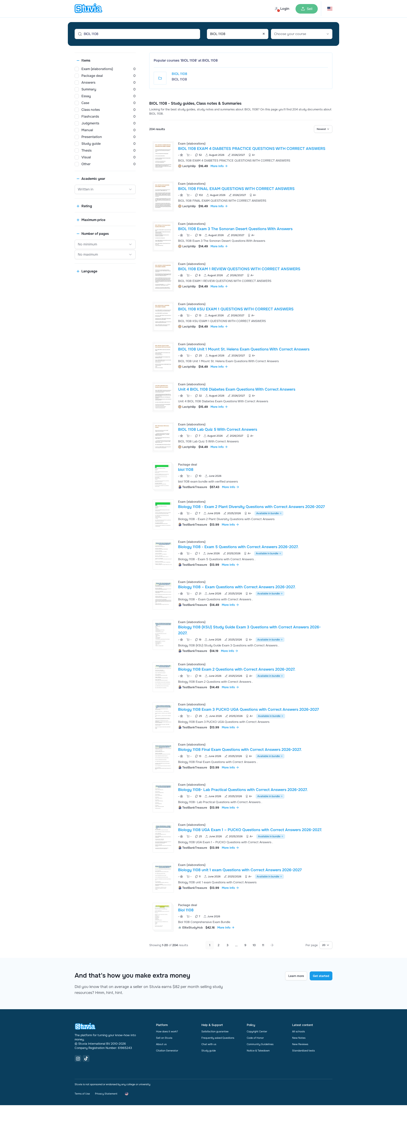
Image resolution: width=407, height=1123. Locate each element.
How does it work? (167, 1031)
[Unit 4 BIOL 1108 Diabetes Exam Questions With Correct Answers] (163, 397)
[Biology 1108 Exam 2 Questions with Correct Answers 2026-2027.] (163, 677)
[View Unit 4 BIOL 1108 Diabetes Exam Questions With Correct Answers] (240, 397)
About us (161, 1044)
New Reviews (300, 1044)
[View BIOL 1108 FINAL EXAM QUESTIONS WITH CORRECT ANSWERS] (240, 196)
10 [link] (254, 945)
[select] (323, 129)
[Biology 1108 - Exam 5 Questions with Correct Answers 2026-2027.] (163, 555)
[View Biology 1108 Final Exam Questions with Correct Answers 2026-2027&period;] (240, 757)
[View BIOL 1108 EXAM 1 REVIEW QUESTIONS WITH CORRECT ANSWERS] (240, 276)
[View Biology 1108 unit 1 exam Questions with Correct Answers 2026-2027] (240, 877)
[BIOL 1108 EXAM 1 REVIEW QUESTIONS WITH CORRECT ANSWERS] (163, 277)
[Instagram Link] (78, 1058)
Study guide (208, 1050)
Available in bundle (267, 513)
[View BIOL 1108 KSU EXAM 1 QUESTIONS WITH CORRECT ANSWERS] (240, 316)
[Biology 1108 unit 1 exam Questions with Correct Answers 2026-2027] (163, 878)
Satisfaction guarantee (215, 1031)
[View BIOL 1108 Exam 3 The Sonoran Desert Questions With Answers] (240, 236)
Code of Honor (255, 1038)
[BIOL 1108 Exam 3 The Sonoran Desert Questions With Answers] (163, 237)
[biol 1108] (162, 475)
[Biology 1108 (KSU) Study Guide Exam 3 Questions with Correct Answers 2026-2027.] (163, 635)
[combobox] (237, 34)
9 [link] (245, 945)
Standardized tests (303, 1050)
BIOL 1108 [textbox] (237, 34)
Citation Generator (167, 1050)
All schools (298, 1031)
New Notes (298, 1038)
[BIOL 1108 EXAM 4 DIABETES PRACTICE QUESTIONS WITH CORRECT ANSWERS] (163, 156)
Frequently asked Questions (217, 1038)
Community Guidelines (260, 1044)
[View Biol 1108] (240, 916)
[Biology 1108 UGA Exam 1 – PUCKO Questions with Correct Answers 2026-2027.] (163, 838)
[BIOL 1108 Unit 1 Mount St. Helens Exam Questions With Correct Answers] (163, 357)
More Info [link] (217, 166)
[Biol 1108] (162, 916)
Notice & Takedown (258, 1050)
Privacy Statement (106, 1093)
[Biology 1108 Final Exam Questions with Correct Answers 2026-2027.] (163, 757)
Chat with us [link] (208, 1044)
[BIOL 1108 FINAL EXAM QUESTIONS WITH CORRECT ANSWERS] (163, 196)
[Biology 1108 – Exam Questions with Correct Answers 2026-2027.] (163, 595)
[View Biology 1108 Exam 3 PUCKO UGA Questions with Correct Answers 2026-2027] (240, 717)
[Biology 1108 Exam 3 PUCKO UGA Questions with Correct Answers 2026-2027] (163, 717)
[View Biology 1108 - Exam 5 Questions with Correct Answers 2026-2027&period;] (240, 554)
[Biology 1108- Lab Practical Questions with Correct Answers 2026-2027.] (163, 797)
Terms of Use (82, 1093)
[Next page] (272, 945)
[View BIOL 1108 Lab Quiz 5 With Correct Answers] (240, 437)
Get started (321, 976)
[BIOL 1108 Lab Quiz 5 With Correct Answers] (163, 437)
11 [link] (263, 945)
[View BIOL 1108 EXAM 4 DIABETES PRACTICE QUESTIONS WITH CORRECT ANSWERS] (240, 156)
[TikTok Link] (86, 1058)
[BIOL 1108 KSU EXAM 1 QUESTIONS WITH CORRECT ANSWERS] (163, 317)
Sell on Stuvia (164, 1038)
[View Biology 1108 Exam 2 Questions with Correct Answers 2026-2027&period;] (240, 677)
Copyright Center (257, 1031)
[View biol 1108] (240, 476)
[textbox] (301, 34)
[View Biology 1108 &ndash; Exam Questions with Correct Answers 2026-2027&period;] (240, 594)
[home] (88, 8)
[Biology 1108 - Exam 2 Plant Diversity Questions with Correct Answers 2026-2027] (163, 514)
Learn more (296, 976)
